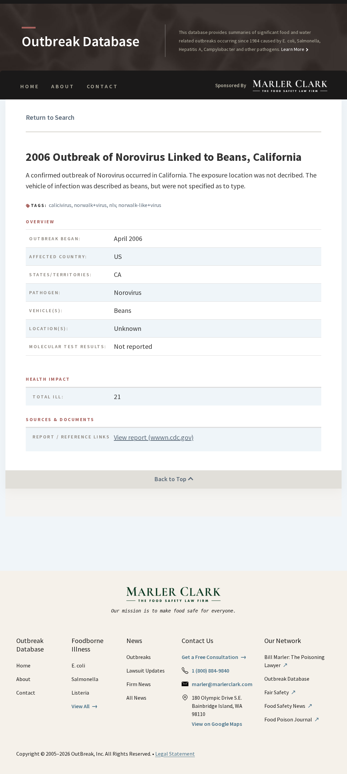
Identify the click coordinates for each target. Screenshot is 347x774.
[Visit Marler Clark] (173, 594)
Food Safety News (288, 705)
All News (136, 697)
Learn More (292, 49)
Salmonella (85, 679)
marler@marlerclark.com (222, 684)
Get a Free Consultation (214, 657)
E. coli (78, 665)
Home (29, 86)
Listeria (80, 692)
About (62, 86)
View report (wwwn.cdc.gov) (153, 437)
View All (85, 706)
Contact (102, 86)
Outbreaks (138, 657)
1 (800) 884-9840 (210, 670)
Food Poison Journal (291, 719)
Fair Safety (280, 692)
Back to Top (171, 479)
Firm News (138, 684)
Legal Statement (175, 753)
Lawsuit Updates (145, 670)
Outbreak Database (286, 678)
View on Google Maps (217, 723)
